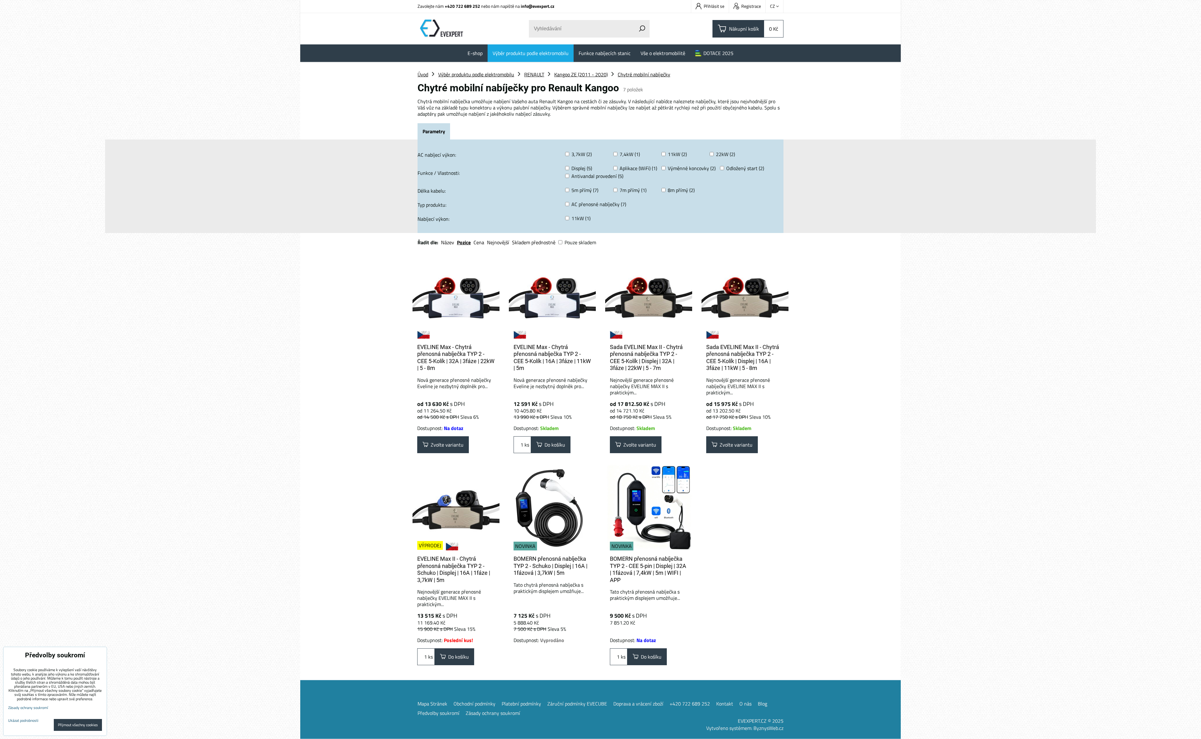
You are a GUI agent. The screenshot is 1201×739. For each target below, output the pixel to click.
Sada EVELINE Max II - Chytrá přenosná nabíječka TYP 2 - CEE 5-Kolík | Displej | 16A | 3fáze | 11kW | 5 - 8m (742, 358)
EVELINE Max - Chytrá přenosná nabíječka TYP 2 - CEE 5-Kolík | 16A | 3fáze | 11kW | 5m (552, 358)
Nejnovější (498, 242)
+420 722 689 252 (462, 6)
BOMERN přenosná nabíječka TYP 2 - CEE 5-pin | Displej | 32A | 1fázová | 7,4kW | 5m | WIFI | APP (648, 569)
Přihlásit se (714, 6)
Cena (479, 242)
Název (447, 242)
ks (526, 444)
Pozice (464, 242)
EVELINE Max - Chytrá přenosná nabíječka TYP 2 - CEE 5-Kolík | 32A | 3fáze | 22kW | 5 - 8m (455, 358)
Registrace (751, 6)
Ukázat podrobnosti (23, 720)
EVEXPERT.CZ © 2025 (760, 721)
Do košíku (553, 444)
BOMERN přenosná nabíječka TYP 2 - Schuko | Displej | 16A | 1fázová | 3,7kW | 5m (550, 565)
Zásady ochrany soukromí (493, 713)
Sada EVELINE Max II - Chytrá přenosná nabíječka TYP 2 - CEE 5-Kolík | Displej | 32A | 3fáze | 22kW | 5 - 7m (646, 358)
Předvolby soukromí (438, 713)
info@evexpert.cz (537, 6)
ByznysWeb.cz (768, 728)
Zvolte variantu (446, 444)
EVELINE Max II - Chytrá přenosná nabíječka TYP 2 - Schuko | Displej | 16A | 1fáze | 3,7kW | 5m (453, 569)
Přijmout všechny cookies (78, 725)
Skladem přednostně (533, 242)
